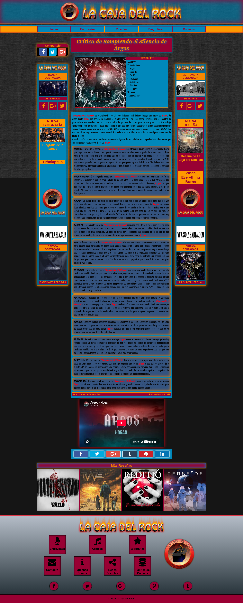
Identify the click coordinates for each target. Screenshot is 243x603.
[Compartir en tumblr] (129, 454)
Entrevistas (87, 29)
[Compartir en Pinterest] (146, 454)
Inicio (54, 29)
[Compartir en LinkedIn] (162, 454)
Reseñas (121, 29)
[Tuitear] (97, 454)
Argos (164, 115)
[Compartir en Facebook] (81, 454)
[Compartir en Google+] (113, 454)
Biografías (155, 29)
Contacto (189, 29)
